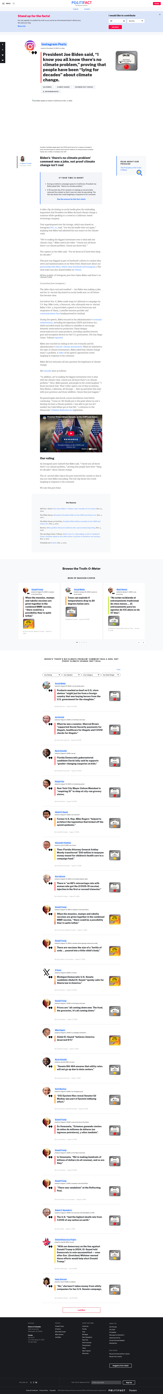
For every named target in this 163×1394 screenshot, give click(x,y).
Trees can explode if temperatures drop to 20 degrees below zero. (81, 600)
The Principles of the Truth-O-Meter (131, 169)
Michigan (85, 1334)
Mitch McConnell (60, 1332)
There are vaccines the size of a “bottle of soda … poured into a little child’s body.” (79, 949)
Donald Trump (37, 590)
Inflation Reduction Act (62, 410)
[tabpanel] (39, 611)
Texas (84, 1348)
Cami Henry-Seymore (62, 740)
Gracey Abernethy (61, 1268)
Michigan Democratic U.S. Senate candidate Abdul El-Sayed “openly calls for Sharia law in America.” (80, 979)
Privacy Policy (43, 1390)
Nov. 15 (53, 227)
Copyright (53, 1390)
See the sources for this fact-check (71, 199)
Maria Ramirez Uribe (127, 628)
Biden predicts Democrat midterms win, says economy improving (71, 528)
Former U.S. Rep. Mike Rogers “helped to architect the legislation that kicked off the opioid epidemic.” (80, 821)
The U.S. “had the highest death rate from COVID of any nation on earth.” (79, 1218)
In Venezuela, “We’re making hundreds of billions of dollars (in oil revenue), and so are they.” (80, 1160)
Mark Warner (122, 590)
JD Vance (58, 1329)
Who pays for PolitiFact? (116, 1335)
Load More (81, 1310)
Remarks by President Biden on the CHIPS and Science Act (75, 515)
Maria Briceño (60, 706)
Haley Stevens (61, 1279)
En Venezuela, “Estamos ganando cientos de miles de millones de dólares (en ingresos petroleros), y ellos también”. (79, 1129)
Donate (157, 3)
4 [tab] (83, 642)
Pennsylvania (86, 1345)
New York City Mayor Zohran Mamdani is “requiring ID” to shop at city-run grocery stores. (79, 791)
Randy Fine (59, 781)
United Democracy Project (65, 1240)
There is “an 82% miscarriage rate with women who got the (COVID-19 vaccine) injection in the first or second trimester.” (79, 886)
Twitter (78, 270)
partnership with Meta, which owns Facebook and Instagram (68, 267)
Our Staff (112, 1329)
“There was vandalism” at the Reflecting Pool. (79, 1189)
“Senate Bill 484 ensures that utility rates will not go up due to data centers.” (80, 1068)
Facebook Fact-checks (84, 87)
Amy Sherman (60, 801)
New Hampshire (87, 1337)
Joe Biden (58, 1337)
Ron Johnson (60, 876)
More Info (21, 26)
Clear (118, 669)
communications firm (50, 313)
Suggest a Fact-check (120, 1366)
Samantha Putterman (63, 771)
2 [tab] (79, 642)
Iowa (83, 1332)
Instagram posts (54, 44)
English (75, 9)
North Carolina (86, 1342)
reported (59, 338)
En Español (112, 1332)
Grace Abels (60, 1229)
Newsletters (113, 1343)
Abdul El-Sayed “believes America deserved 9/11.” (75, 1038)
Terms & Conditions (32, 1390)
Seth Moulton (60, 1089)
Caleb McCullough (62, 832)
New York (85, 1340)
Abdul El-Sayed (61, 812)
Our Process (113, 1327)
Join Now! (115, 27)
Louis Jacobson (69, 959)
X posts (58, 970)
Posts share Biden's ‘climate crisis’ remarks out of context (74, 509)
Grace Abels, (60, 959)
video (61, 353)
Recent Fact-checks (115, 1356)
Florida (84, 1329)
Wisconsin (85, 1353)
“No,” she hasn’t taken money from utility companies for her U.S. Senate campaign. (79, 1287)
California (47, 87)
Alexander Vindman (63, 843)
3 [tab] (81, 642)
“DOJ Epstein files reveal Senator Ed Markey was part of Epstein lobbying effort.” (76, 1098)
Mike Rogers (60, 1030)
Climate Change (63, 87)
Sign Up (129, 1382)
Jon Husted (59, 717)
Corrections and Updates (117, 1340)
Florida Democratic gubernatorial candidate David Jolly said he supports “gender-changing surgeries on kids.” (78, 760)
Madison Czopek (26, 163)
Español (87, 9)
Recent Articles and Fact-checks (119, 1354)
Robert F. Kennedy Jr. (63, 1210)
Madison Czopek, (115, 628)
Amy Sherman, (29, 631)
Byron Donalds (61, 751)
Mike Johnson (59, 1334)
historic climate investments (69, 347)
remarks (47, 371)
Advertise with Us (114, 1338)
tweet (54, 543)
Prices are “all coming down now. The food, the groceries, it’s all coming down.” (80, 1009)
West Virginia (86, 1351)
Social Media (79, 590)
